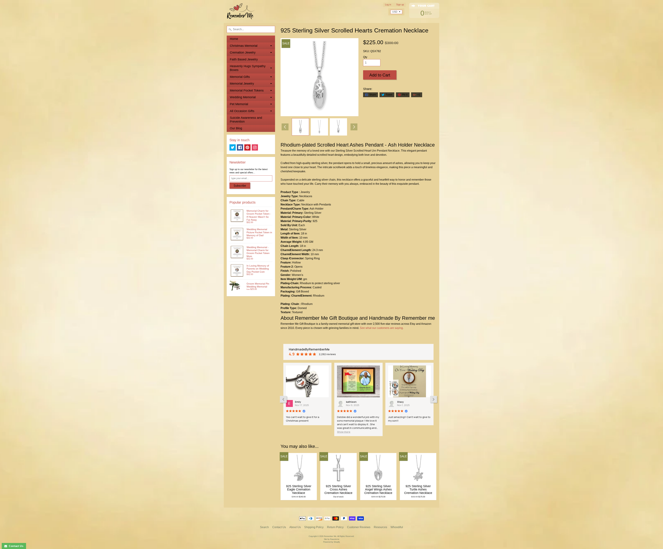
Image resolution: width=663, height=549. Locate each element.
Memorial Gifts (240, 77)
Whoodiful (397, 527)
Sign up (400, 5)
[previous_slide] (283, 399)
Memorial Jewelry (242, 83)
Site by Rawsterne (331, 539)
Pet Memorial (239, 104)
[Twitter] (232, 147)
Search (264, 527)
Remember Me (330, 536)
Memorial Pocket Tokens (247, 90)
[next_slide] (433, 399)
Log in (388, 5)
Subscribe (240, 185)
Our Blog (236, 128)
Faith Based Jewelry (244, 59)
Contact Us (279, 527)
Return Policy (335, 527)
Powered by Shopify (331, 542)
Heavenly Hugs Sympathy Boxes (248, 68)
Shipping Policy (314, 527)
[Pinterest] (247, 147)
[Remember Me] (241, 11)
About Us (295, 527)
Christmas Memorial (243, 45)
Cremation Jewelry (243, 52)
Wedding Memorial (243, 97)
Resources (380, 527)
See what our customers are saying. (381, 327)
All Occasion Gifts (242, 111)
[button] (292, 431)
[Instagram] (255, 147)
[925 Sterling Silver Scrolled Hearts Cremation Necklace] (300, 127)
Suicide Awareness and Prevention (246, 119)
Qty (365, 57)
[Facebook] (240, 147)
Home (234, 39)
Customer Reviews (358, 527)
